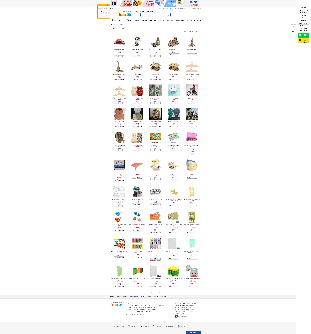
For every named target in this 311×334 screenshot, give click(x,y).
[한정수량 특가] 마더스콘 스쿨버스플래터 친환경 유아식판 (174, 200)
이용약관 (143, 297)
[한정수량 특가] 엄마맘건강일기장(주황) (155, 225)
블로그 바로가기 (305, 35)
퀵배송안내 (303, 20)
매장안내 (194, 8)
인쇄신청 (303, 18)
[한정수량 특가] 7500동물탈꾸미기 (119, 199)
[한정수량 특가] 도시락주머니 (191, 173)
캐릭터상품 (161, 20)
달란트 (199, 20)
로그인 (159, 8)
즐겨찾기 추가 (114, 8)
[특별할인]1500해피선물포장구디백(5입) (192, 279)
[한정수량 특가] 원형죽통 (137, 199)
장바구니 (177, 8)
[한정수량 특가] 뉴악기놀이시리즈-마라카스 (119, 225)
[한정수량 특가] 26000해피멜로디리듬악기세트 (119, 173)
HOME (114, 24)
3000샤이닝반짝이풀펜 (137, 251)
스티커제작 (303, 15)
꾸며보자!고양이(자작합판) (137, 145)
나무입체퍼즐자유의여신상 (119, 74)
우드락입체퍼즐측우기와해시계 (155, 49)
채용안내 (125, 297)
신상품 (129, 20)
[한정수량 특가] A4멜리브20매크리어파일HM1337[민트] (192, 252)
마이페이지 (182, 8)
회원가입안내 (163, 297)
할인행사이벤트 (120, 24)
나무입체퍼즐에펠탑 (191, 49)
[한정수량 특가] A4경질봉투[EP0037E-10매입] (173, 252)
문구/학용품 (153, 20)
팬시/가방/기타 (191, 20)
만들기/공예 (170, 20)
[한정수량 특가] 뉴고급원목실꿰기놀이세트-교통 (119, 252)
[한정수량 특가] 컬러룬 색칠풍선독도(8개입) (192, 225)
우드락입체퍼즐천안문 (119, 49)
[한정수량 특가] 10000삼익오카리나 (137, 173)
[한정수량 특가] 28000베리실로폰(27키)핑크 (192, 146)
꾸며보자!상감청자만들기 (173, 121)
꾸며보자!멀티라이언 (119, 121)
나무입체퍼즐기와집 (155, 74)
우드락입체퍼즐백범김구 (137, 49)
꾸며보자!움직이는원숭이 (155, 98)
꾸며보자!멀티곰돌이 (137, 121)
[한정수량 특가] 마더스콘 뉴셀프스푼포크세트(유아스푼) (192, 200)
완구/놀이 (144, 20)
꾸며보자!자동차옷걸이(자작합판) (119, 98)
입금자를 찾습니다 (303, 28)
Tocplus (99, 5)
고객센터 (199, 8)
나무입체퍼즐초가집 (173, 74)
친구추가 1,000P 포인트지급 (305, 40)
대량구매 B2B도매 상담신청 (303, 31)
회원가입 (171, 8)
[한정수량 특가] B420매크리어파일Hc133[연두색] (119, 279)
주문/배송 (188, 8)
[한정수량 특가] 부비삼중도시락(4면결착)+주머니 (173, 173)
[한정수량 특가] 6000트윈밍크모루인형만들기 (155, 252)
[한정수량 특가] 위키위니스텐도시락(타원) (155, 173)
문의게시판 (303, 5)
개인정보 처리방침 (134, 297)
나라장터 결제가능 (303, 12)
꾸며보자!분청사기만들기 (155, 121)
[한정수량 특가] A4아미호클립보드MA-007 (137, 279)
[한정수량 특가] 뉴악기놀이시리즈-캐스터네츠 (137, 225)
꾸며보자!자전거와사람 (192, 98)
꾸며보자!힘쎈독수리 (191, 121)
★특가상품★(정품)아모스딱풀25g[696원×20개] (173, 279)
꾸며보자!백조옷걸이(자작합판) (192, 74)
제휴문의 (119, 297)
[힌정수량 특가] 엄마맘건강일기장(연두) (174, 225)
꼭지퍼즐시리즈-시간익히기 (155, 145)
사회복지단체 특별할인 (303, 10)
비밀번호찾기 (165, 8)
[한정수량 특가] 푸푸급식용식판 (155, 199)
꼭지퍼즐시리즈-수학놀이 (173, 145)
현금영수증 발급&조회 (303, 23)
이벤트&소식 (303, 7)
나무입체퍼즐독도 (137, 74)
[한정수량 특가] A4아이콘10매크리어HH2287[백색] (156, 279)
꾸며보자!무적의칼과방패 (119, 145)
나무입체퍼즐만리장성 (174, 49)
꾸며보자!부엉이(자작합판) (137, 98)
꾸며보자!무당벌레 (174, 98)
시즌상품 (136, 20)
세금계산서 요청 (303, 25)
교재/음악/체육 (180, 20)
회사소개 (112, 297)
